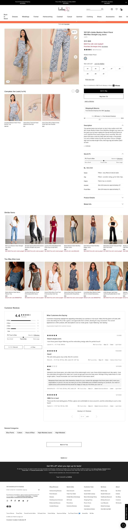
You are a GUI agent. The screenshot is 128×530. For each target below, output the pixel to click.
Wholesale (119, 503)
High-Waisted (60, 432)
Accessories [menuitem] (110, 16)
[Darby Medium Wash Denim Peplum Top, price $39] (14, 276)
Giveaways (87, 506)
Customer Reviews (72, 506)
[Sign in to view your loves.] (116, 9)
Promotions (70, 503)
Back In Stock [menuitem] (6, 16)
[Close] (126, 505)
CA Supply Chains (42, 513)
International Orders (89, 509)
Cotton (19, 432)
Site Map (92, 513)
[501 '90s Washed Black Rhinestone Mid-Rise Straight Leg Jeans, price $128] (34, 229)
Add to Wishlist (89, 101)
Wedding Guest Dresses (56, 500)
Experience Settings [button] (61, 513)
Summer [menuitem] (79, 16)
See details (66, 24)
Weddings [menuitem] (25, 16)
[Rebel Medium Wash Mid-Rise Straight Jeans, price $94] (73, 229)
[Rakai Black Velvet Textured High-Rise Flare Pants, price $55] (113, 229)
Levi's (85, 37)
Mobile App (104, 490)
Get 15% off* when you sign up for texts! (64, 466)
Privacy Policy (25, 470)
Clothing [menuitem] (90, 16)
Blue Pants (10, 432)
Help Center (87, 490)
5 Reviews (119, 158)
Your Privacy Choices (73, 513)
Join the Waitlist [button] (99, 64)
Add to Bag (103, 91)
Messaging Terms (106, 468)
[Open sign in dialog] (111, 9)
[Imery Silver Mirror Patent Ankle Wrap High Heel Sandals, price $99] (51, 107)
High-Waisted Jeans (45, 432)
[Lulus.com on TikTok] (27, 501)
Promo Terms (87, 503)
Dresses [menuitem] (15, 16)
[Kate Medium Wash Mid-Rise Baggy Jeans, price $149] (93, 229)
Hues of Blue (30, 432)
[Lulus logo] (64, 9)
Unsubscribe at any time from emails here (23, 497)
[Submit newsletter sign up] (38, 489)
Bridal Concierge (105, 506)
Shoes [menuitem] (99, 16)
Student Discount (105, 493)
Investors (118, 500)
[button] (74, 32)
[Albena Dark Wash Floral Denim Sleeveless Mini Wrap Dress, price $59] (73, 276)
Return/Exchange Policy (90, 497)
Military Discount (105, 500)
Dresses (52, 497)
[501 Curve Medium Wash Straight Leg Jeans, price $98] (14, 229)
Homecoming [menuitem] (47, 16)
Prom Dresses (53, 493)
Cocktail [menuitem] (60, 16)
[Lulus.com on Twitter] (19, 501)
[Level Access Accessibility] (9, 507)
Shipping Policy (88, 500)
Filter (33, 347)
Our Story (118, 490)
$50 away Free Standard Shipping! (104, 116)
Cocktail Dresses (54, 506)
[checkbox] (23, 320)
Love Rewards (104, 503)
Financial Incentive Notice (37, 470)
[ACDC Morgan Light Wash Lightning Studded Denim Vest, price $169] (113, 276)
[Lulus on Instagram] (8, 501)
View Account (70, 490)
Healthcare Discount (106, 497)
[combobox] (13, 347)
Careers (118, 493)
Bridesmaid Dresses (55, 503)
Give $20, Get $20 (106, 509)
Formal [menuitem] (36, 16)
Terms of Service (98, 468)
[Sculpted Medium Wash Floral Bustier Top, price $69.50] (13, 107)
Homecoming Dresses (56, 490)
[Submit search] (102, 9)
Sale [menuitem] (120, 16)
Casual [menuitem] (69, 16)
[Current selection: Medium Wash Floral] (85, 58)
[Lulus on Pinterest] (11, 501)
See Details (105, 46)
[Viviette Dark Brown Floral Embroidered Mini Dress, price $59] (34, 276)
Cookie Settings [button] (51, 513)
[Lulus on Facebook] (15, 501)
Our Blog (118, 497)
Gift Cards (69, 500)
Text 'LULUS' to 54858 (64, 477)
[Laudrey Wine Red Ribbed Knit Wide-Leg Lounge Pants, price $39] (54, 229)
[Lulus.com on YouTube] (23, 501)
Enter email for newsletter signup (16, 490)
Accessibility (85, 513)
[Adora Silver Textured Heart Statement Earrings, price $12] (32, 107)
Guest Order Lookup (89, 493)
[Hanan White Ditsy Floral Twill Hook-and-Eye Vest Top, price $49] (54, 276)
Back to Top (64, 444)
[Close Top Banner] (126, 2)
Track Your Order (71, 493)
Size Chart (89, 167)
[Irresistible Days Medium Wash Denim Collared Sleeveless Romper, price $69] (93, 276)
